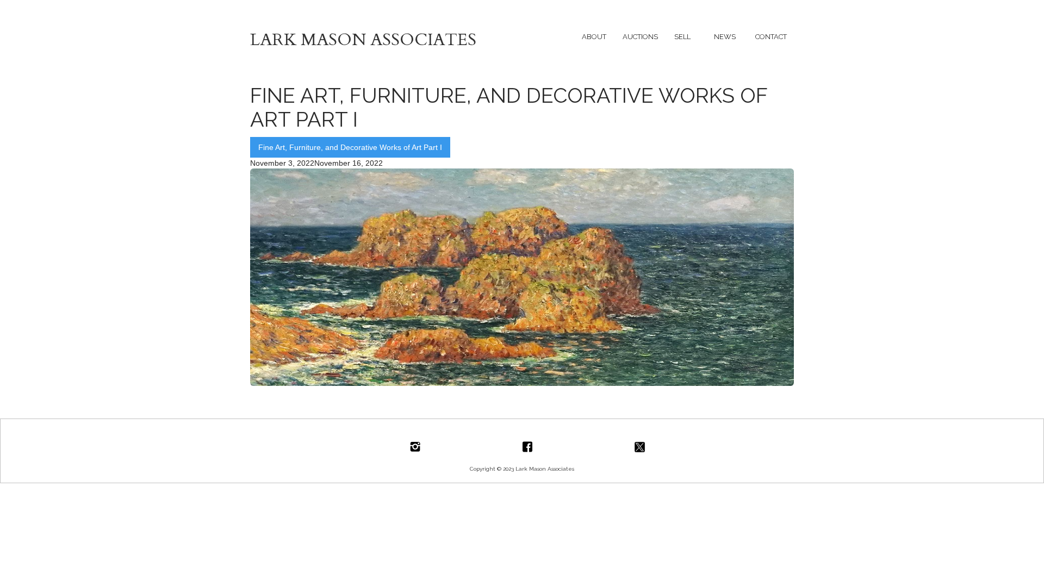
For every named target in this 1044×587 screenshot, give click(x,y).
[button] (594, 36)
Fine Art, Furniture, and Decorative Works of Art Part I (350, 147)
